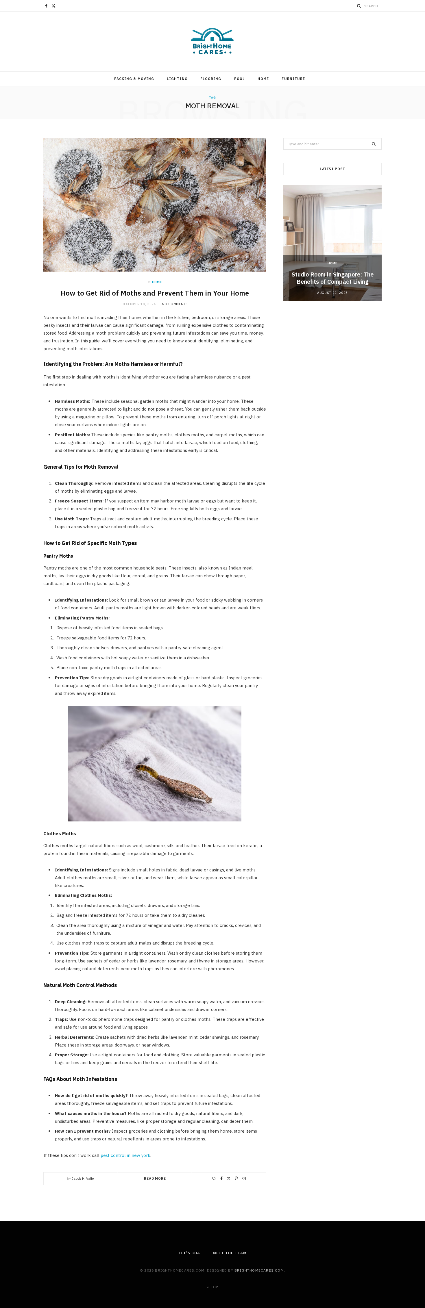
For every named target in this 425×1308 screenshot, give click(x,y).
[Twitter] (229, 1179)
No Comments (175, 304)
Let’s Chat (191, 1253)
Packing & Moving (134, 79)
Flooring (210, 79)
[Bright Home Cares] (212, 41)
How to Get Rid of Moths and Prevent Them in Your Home (155, 293)
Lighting (177, 79)
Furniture (293, 79)
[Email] (244, 1179)
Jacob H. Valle (83, 1178)
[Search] (359, 6)
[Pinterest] (236, 1179)
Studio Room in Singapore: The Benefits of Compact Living (333, 277)
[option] (332, 243)
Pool (239, 79)
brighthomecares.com (259, 1270)
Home (263, 79)
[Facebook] (221, 1179)
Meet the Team (230, 1253)
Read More (155, 1178)
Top (214, 1287)
